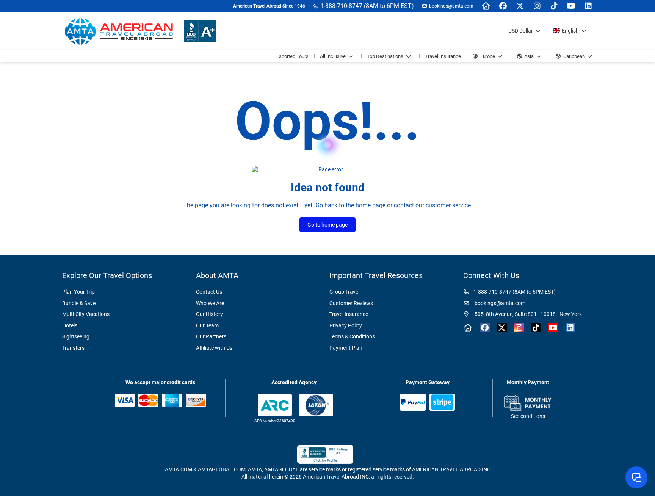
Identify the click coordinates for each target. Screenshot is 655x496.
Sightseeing (75, 336)
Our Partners (211, 336)
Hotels (69, 325)
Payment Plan (345, 348)
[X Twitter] (520, 6)
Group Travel (344, 292)
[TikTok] (554, 6)
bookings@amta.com (451, 6)
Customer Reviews (351, 303)
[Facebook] (503, 6)
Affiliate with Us (214, 348)
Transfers (73, 348)
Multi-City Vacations (86, 314)
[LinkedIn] (588, 6)
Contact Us (209, 292)
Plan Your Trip (78, 292)
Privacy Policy (345, 325)
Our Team (207, 325)
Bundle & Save (79, 303)
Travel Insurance (348, 314)
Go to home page (327, 225)
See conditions (528, 416)
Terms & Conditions (352, 336)
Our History (209, 314)
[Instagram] (537, 6)
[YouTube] (571, 6)
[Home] (485, 6)
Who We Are (210, 303)
